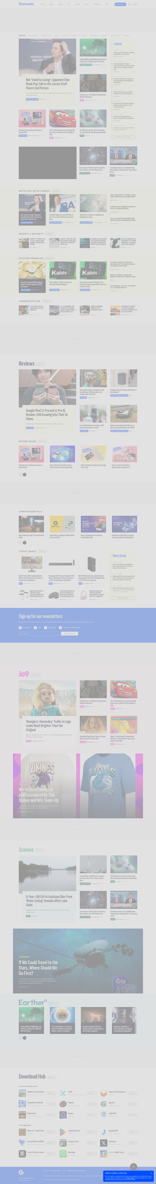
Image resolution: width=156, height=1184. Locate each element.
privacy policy (130, 1178)
